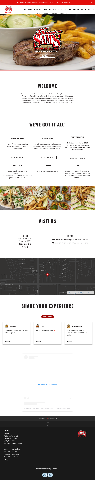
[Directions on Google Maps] (47, 277)
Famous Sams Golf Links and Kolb (82, 434)
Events (39, 13)
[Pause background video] (93, 68)
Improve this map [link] (88, 293)
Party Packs (62, 9)
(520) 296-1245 (9, 441)
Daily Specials (50, 9)
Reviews (55, 13)
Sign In (83, 9)
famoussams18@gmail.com (13, 444)
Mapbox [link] (71, 293)
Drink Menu (38, 9)
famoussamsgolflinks (47, 408)
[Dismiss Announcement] (91, 2)
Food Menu (27, 9)
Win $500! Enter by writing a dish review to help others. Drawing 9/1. (44, 2)
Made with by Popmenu (29, 418)
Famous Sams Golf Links (31, 408)
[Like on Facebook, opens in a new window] (22, 248)
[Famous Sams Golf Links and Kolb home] (8, 9)
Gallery (47, 13)
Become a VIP (74, 9)
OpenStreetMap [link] (79, 293)
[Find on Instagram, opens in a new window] (25, 248)
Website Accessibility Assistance (47, 469)
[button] (63, 13)
